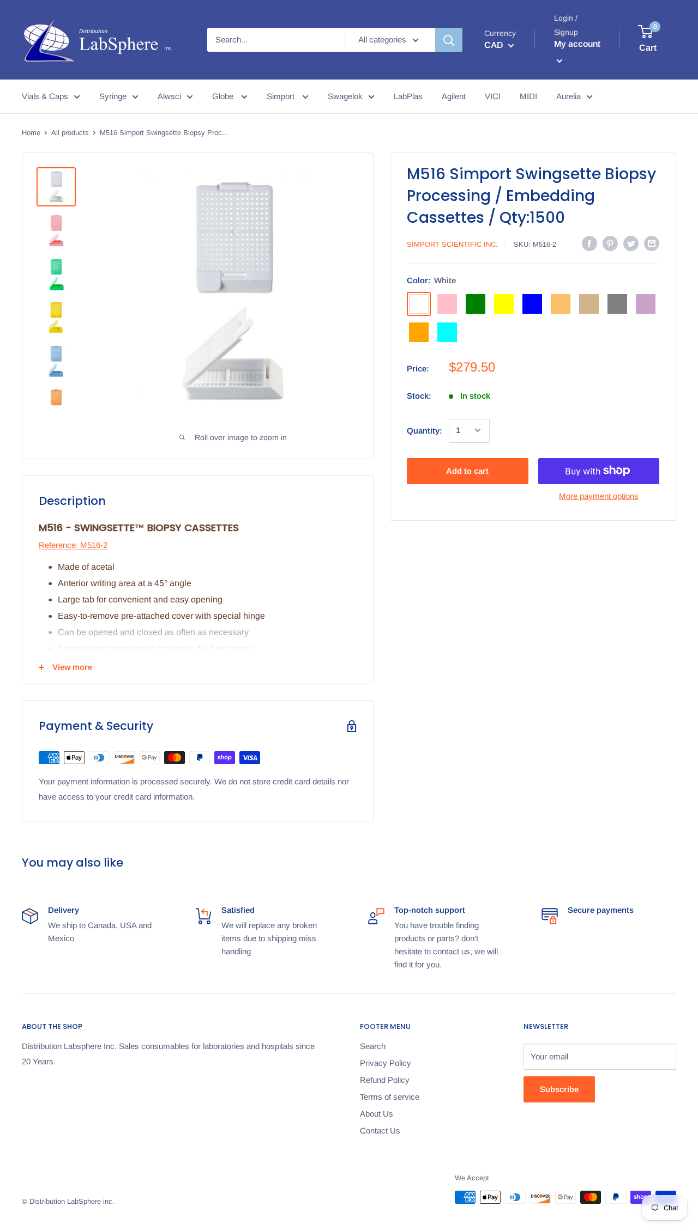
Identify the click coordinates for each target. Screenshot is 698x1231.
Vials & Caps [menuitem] (45, 96)
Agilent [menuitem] (454, 96)
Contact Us (380, 1130)
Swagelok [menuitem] (345, 96)
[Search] (448, 40)
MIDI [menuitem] (528, 96)
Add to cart (467, 470)
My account (577, 43)
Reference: (58, 545)
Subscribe (559, 1089)
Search (373, 1046)
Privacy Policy (385, 1063)
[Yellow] (504, 303)
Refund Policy (385, 1079)
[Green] (475, 303)
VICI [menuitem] (493, 96)
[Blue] (532, 303)
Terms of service (389, 1096)
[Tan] (589, 303)
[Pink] (447, 303)
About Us (376, 1113)
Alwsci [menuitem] (169, 96)
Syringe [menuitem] (113, 96)
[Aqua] (447, 332)
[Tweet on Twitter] (631, 243)
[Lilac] (645, 303)
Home (31, 133)
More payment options (599, 495)
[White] (419, 303)
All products (70, 133)
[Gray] (617, 303)
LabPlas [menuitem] (408, 96)
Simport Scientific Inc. (452, 244)
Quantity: (424, 430)
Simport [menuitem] (282, 96)
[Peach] (560, 303)
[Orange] (419, 332)
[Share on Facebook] (589, 243)
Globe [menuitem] (224, 96)
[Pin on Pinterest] (610, 243)
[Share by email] (651, 243)
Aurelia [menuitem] (568, 96)
